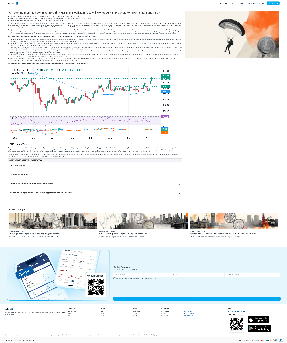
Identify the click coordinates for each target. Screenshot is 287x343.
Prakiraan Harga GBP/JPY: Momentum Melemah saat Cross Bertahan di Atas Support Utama (223, 234)
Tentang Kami (223, 3)
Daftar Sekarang (273, 3)
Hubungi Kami (253, 3)
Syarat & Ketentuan (141, 278)
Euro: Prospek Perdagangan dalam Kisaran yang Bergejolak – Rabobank (34, 234)
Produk (234, 3)
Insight (241, 3)
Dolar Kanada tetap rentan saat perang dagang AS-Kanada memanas (124, 234)
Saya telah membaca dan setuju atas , (136, 278)
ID (262, 3)
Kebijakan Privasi (152, 278)
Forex (22, 231)
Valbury (17, 340)
